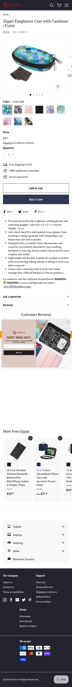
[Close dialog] (68, 321)
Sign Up (19, 353)
